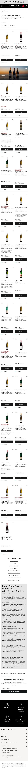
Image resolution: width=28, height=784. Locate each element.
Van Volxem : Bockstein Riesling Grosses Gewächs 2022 (6, 171)
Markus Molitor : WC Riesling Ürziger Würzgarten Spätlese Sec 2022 (21, 209)
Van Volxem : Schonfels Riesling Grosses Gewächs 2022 (20, 464)
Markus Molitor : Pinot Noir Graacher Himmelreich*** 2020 (20, 354)
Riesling (12, 667)
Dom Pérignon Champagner (14, 577)
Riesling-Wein (6, 617)
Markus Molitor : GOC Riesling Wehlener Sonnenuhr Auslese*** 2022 (7, 98)
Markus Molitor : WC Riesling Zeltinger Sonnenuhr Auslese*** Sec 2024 (21, 173)
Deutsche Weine (21, 673)
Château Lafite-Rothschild (14, 570)
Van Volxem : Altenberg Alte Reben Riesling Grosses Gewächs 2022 (21, 391)
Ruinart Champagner (14, 575)
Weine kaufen (4, 673)
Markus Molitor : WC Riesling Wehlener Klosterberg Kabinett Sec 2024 (7, 210)
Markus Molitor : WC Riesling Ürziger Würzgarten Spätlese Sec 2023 (21, 98)
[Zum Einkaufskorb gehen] (26, 6)
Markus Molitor (10, 48)
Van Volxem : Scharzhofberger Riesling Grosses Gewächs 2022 (6, 318)
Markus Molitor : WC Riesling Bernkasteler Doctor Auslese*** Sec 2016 (21, 501)
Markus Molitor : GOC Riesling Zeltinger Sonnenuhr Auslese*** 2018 (7, 391)
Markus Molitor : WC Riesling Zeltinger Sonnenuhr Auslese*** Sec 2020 (21, 318)
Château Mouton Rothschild (14, 573)
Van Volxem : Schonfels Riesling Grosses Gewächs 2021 (6, 428)
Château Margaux (14, 561)
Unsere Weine (12, 673)
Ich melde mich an (14, 691)
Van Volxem (9, 174)
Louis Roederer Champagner (14, 580)
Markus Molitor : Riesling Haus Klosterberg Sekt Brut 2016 (7, 282)
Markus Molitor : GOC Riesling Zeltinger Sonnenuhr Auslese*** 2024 (7, 355)
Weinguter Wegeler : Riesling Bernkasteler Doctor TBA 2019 (21, 134)
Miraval (14, 563)
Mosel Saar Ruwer (4, 48)
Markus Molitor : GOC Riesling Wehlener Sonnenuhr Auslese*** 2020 (7, 501)
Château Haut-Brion (14, 565)
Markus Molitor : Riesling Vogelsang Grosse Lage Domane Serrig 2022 (6, 135)
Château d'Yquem (14, 568)
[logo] (14, 6)
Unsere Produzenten (6, 748)
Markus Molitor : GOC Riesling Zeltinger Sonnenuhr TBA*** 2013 (20, 427)
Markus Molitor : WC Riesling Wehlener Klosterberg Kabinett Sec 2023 (21, 246)
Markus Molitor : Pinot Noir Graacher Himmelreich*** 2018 (6, 537)
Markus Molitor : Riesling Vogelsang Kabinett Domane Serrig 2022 (7, 246)
